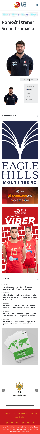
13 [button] (31, 405)
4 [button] (13, 405)
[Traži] (37, 5)
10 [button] (25, 405)
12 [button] (29, 405)
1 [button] (7, 405)
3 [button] (11, 405)
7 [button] (19, 405)
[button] (3, 390)
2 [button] (9, 405)
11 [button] (27, 405)
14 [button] (33, 405)
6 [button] (17, 405)
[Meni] (3, 5)
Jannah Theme (6, 427)
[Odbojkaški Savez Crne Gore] (20, 5)
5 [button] (15, 405)
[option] (19, 389)
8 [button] (21, 405)
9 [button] (23, 405)
